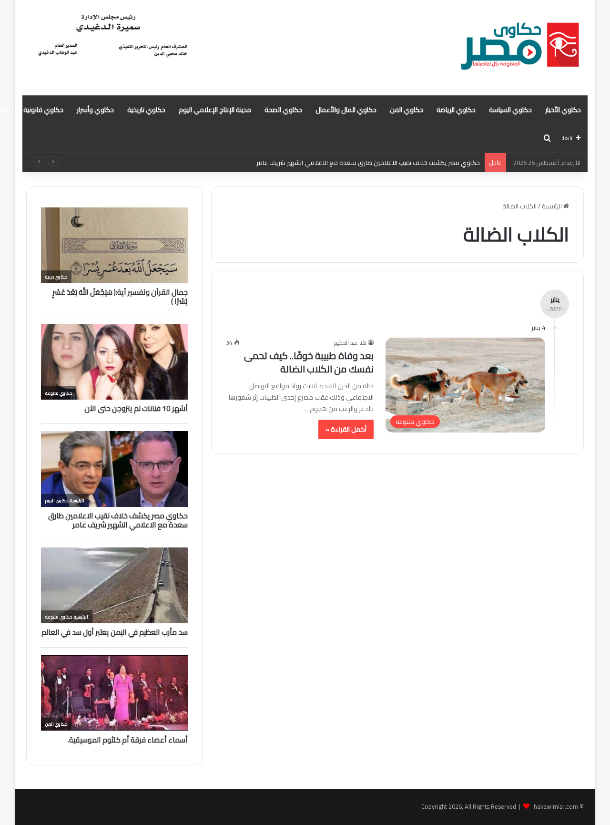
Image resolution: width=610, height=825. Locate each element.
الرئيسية (552, 206)
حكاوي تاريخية (146, 109)
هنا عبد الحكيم (350, 342)
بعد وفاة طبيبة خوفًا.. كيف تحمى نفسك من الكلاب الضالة (309, 362)
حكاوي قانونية (43, 109)
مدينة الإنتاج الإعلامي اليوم (215, 109)
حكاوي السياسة (510, 109)
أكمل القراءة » (345, 429)
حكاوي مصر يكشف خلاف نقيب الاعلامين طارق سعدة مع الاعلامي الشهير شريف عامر (368, 162)
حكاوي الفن (406, 109)
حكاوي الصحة (283, 109)
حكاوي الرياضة (456, 109)
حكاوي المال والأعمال (345, 109)
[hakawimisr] (520, 47)
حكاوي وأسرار (95, 109)
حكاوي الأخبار (563, 109)
